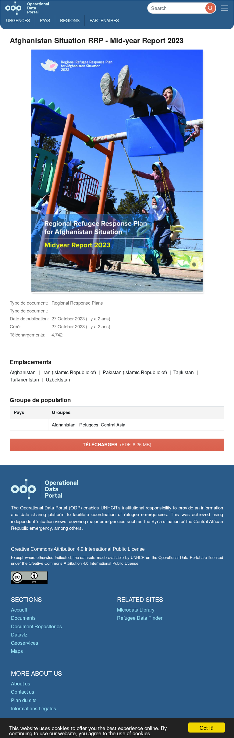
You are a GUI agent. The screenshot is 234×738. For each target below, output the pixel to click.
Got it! (207, 727)
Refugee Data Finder (139, 617)
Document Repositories (36, 626)
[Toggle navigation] (224, 8)
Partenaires (104, 20)
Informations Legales (33, 708)
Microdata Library (135, 609)
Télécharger (117, 444)
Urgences (18, 20)
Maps (17, 650)
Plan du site (24, 700)
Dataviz (19, 634)
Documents (23, 617)
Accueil (19, 609)
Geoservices (24, 642)
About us (20, 683)
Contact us (22, 691)
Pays (45, 20)
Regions (70, 20)
